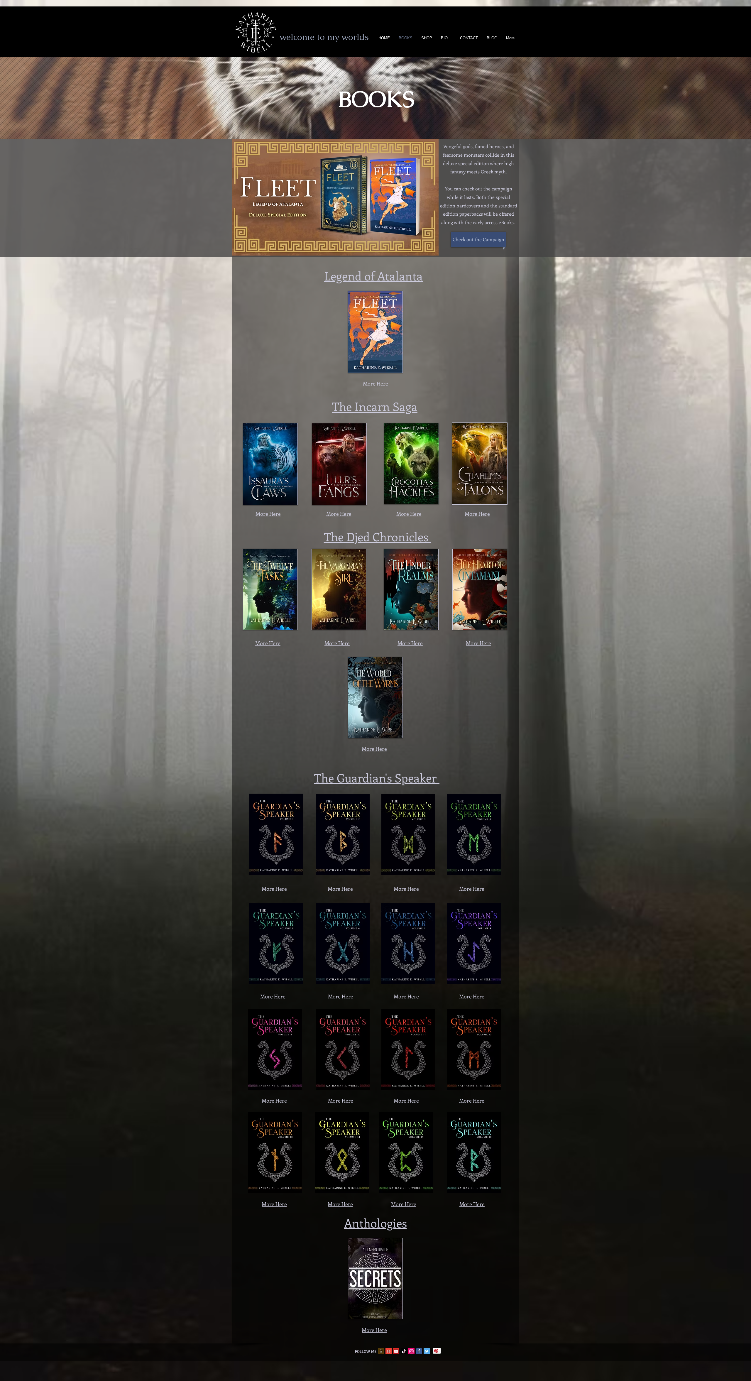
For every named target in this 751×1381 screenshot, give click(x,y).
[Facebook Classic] (419, 1351)
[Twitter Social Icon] (427, 1351)
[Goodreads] (381, 1351)
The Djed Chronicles (376, 536)
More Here (268, 513)
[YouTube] (396, 1351)
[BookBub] (388, 1351)
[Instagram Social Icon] (411, 1351)
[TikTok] (404, 1351)
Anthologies (375, 1222)
